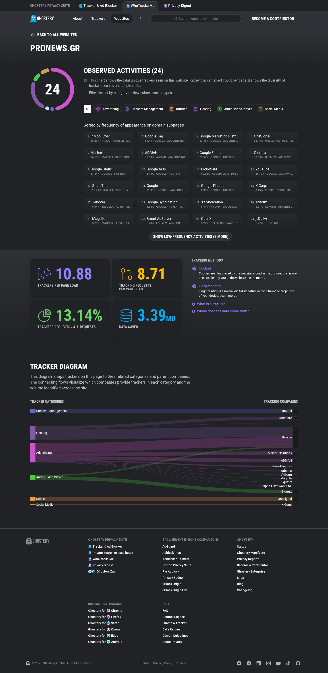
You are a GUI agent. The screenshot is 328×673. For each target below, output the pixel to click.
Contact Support (173, 617)
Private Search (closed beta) (113, 552)
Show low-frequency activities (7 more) (190, 236)
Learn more (255, 278)
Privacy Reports (248, 559)
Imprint (181, 663)
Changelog (244, 590)
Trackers (98, 18)
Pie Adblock (170, 571)
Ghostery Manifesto (251, 552)
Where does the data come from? (223, 311)
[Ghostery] (42, 18)
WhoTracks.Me (143, 6)
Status (241, 546)
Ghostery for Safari (104, 623)
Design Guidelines (175, 635)
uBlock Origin (171, 584)
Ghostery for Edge (103, 635)
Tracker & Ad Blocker (100, 6)
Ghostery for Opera (104, 629)
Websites (121, 18)
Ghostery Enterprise (251, 571)
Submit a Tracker (174, 623)
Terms (145, 663)
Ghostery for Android (105, 642)
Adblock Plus (171, 552)
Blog (240, 584)
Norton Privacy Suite (176, 565)
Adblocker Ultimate (176, 559)
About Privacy (172, 642)
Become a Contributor (273, 18)
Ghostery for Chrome (105, 610)
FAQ (165, 610)
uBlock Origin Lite (175, 590)
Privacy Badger (173, 577)
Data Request (172, 629)
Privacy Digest (179, 6)
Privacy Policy (162, 663)
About (77, 18)
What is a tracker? (211, 304)
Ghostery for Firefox (104, 617)
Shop (240, 577)
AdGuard (168, 546)
